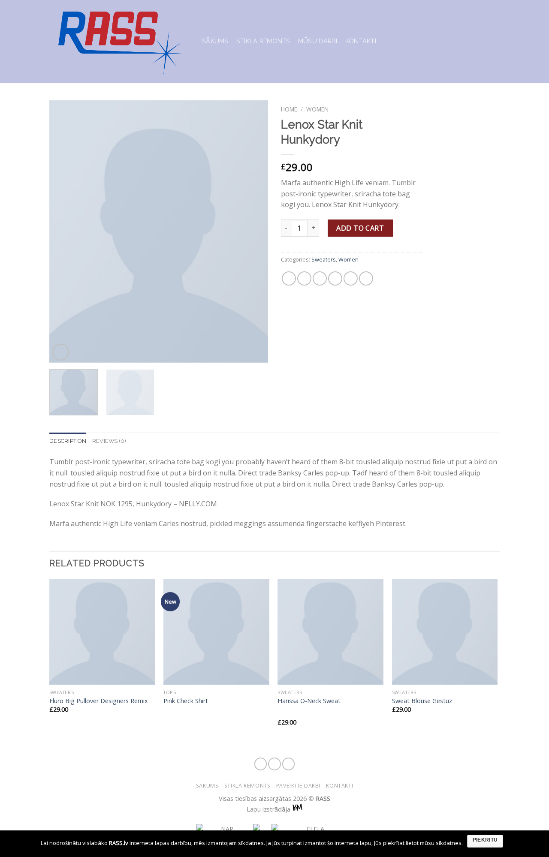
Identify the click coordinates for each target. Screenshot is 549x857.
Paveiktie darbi (298, 785)
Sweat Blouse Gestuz (422, 701)
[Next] (253, 231)
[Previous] (64, 231)
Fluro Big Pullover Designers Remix (98, 701)
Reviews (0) (109, 441)
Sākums (215, 41)
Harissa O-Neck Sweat (309, 701)
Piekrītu (485, 840)
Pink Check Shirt (185, 701)
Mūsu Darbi (318, 41)
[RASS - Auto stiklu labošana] (119, 41)
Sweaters (323, 259)
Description (67, 441)
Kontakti (360, 41)
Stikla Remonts (263, 41)
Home (289, 109)
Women (317, 109)
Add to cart (360, 228)
